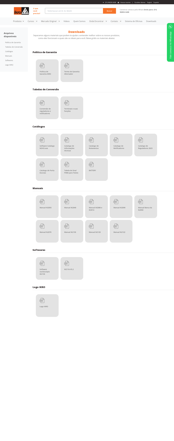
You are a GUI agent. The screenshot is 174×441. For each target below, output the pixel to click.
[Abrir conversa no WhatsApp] (170, 26)
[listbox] (14, 53)
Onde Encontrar (96, 21)
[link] (133, 21)
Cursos (31, 21)
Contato (114, 21)
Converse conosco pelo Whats (138, 10)
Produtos (17, 21)
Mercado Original (48, 21)
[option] (14, 42)
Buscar (109, 11)
